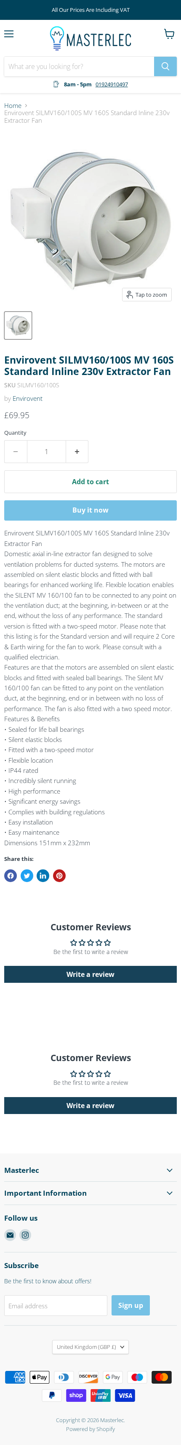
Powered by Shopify (90, 1429)
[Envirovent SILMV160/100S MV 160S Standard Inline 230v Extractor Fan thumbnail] (18, 325)
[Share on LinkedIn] (43, 875)
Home (12, 105)
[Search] (165, 66)
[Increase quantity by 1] (77, 451)
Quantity (15, 433)
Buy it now (90, 510)
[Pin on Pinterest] (59, 875)
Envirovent (28, 398)
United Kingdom (86, 1347)
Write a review (90, 974)
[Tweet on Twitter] (27, 875)
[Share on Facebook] (10, 875)
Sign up (130, 1305)
